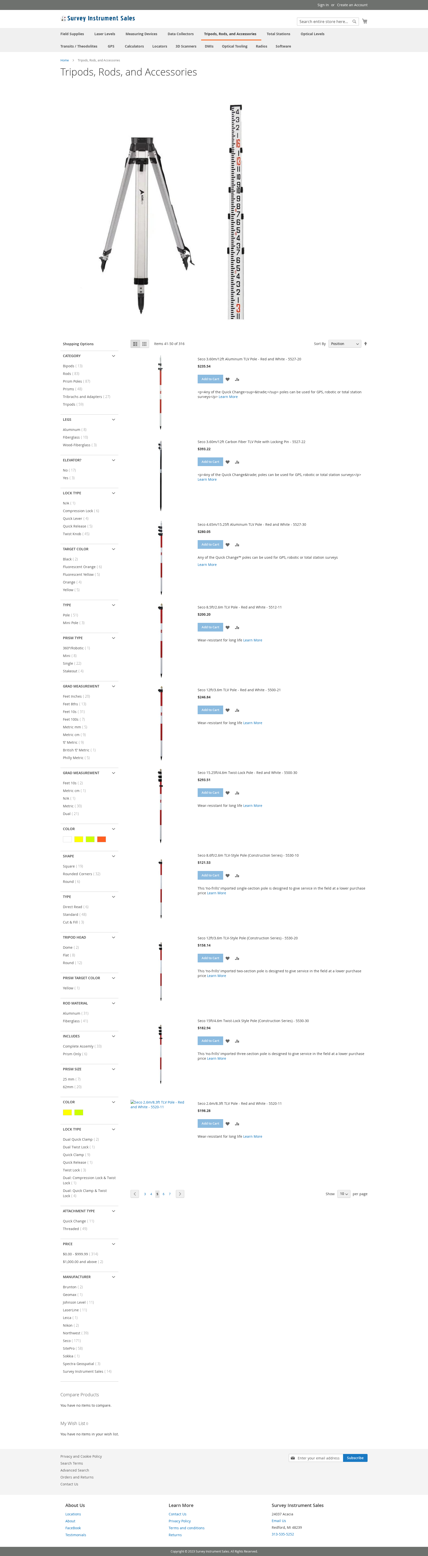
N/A (70, 503)
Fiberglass (77, 437)
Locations (73, 1514)
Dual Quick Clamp (82, 1139)
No (71, 470)
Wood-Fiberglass (81, 445)
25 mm (73, 1079)
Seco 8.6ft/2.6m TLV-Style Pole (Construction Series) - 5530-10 (248, 855)
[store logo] (97, 19)
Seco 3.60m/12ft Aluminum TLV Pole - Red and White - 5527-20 (249, 359)
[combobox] (328, 22)
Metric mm (76, 727)
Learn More (228, 396)
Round (73, 881)
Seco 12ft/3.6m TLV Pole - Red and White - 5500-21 (239, 689)
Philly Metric (78, 757)
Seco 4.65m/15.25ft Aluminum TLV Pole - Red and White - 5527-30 (252, 524)
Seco (73, 1340)
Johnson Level (80, 1302)
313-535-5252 (283, 1534)
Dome (72, 947)
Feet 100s (75, 719)
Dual (72, 813)
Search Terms (71, 1463)
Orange (73, 582)
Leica (71, 1317)
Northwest (77, 1333)
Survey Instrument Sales (88, 1371)
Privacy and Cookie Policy (81, 1456)
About (70, 1521)
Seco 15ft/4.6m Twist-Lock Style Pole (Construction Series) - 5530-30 (253, 1020)
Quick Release (79, 526)
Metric (74, 806)
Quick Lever (77, 518)
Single (73, 663)
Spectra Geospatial (83, 1363)
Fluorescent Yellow (83, 574)
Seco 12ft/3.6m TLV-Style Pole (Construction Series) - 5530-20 (248, 938)
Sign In (323, 4)
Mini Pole (75, 622)
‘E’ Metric (75, 742)
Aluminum (76, 429)
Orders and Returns (77, 1477)
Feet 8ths (76, 704)
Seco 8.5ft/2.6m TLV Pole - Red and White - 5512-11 (240, 607)
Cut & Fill (75, 922)
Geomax (74, 1294)
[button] (227, 379)
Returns (175, 1534)
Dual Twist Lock (80, 1147)
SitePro (74, 1348)
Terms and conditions (187, 1528)
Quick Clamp (78, 1154)
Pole (72, 615)
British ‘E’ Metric (81, 750)
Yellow (72, 589)
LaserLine (76, 1310)
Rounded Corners (83, 873)
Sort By (320, 343)
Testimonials (75, 1534)
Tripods (74, 404)
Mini (71, 655)
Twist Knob (77, 533)
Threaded (76, 1228)
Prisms (74, 389)
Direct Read (77, 906)
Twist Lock (76, 1170)
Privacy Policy (180, 1521)
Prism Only (76, 1054)
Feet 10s (75, 711)
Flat (70, 955)
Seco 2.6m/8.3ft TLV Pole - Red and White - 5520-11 (240, 1103)
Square (74, 866)
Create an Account (352, 4)
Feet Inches (78, 696)
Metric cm (76, 734)
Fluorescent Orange (84, 566)
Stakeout (74, 671)
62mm (73, 1086)
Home (65, 60)
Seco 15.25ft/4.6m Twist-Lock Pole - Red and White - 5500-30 (247, 772)
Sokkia (72, 1356)
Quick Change (80, 1221)
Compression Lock (82, 510)
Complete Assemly (84, 1046)
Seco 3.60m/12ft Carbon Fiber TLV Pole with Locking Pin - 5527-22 (251, 441)
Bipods (74, 366)
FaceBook (73, 1528)
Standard (76, 914)
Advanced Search (74, 1470)
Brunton (74, 1287)
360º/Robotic (78, 648)
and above (84, 1261)
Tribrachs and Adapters (88, 396)
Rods (72, 373)
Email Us (279, 1520)
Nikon (72, 1325)
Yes (70, 477)
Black (72, 559)
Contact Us (69, 1484)
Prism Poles (78, 381)
